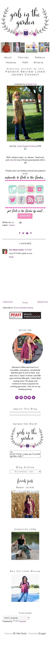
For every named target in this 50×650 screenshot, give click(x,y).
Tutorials (23, 57)
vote (11, 160)
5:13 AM (28, 250)
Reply (11, 257)
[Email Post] (20, 222)
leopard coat (31, 84)
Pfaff (25, 62)
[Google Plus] (29, 397)
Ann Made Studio (16, 250)
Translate (22, 621)
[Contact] (25, 397)
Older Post (7, 302)
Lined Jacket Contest (26, 146)
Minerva (38, 62)
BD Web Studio (20, 633)
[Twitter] (33, 397)
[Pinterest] (17, 397)
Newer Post (43, 302)
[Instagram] (21, 397)
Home (25, 302)
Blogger (42, 633)
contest (12, 225)
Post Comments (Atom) (23, 308)
